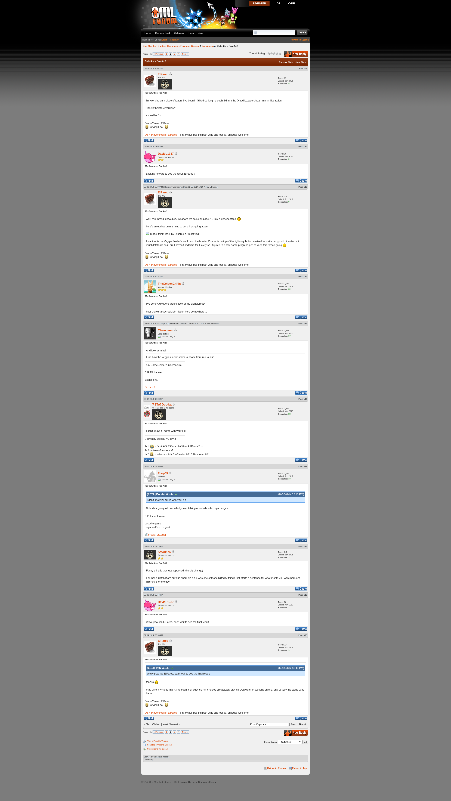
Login (164, 40)
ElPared (163, 74)
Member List (162, 33)
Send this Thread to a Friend (159, 745)
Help (191, 33)
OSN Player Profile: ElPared (161, 134)
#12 (305, 147)
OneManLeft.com (207, 782)
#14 (305, 277)
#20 (305, 635)
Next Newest (170, 724)
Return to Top (299, 768)
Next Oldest (153, 724)
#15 (305, 323)
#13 (305, 187)
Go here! (150, 387)
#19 (305, 595)
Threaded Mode (286, 62)
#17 (305, 466)
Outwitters (207, 46)
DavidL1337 (166, 153)
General (195, 46)
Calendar (179, 33)
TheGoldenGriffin (169, 283)
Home (147, 33)
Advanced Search (300, 40)
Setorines (164, 552)
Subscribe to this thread (157, 749)
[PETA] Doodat (162, 404)
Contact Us (185, 782)
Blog (200, 33)
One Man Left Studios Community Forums (166, 46)
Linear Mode (300, 62)
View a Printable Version (157, 741)
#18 (305, 546)
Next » (185, 54)
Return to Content (276, 768)
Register (174, 40)
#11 (305, 68)
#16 (305, 399)
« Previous (158, 54)
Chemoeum (214, 323)
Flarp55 (163, 473)
